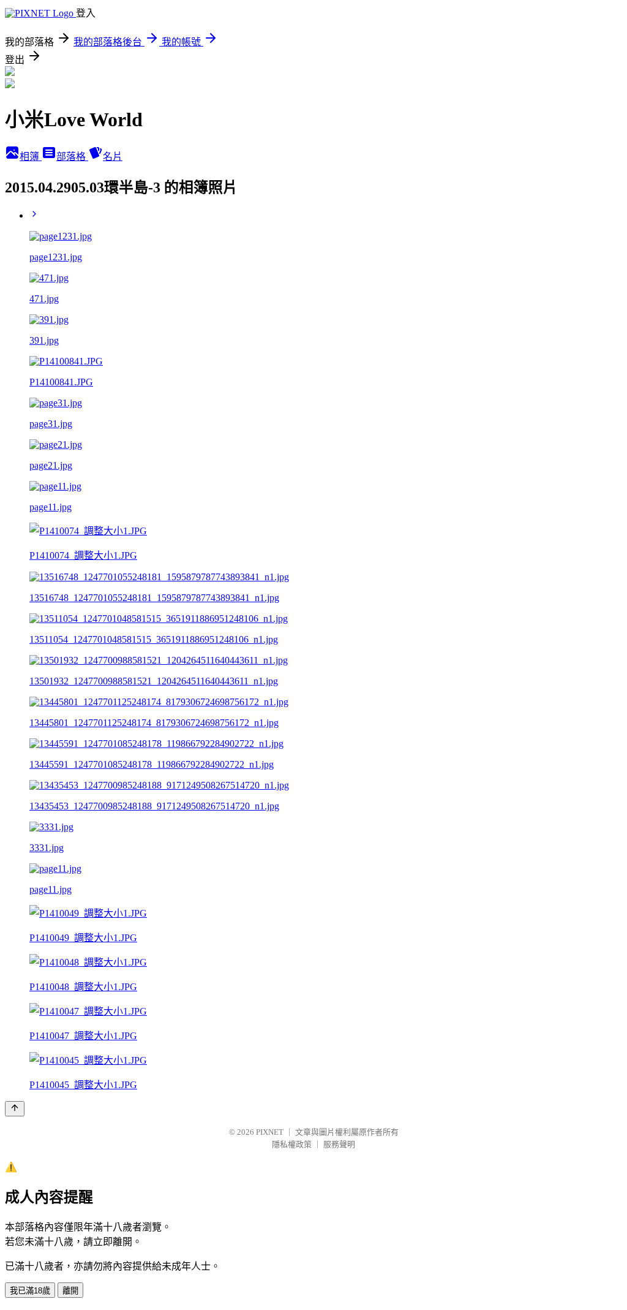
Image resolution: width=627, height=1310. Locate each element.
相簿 (31, 156)
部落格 (72, 156)
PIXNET (269, 1132)
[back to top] (14, 1108)
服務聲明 (339, 1144)
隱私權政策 (292, 1144)
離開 (70, 1290)
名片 (112, 156)
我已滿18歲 (30, 1290)
